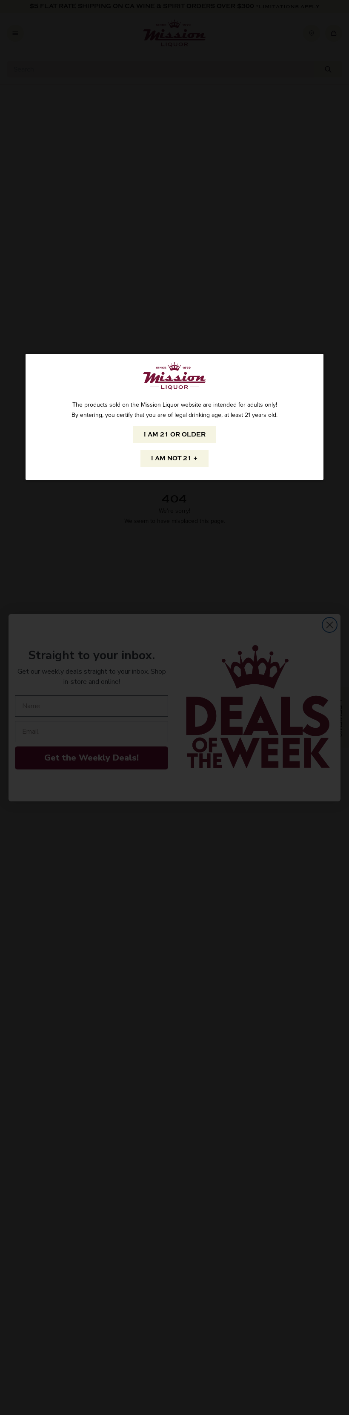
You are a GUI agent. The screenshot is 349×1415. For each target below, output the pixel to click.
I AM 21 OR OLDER (175, 434)
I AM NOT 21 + (174, 458)
